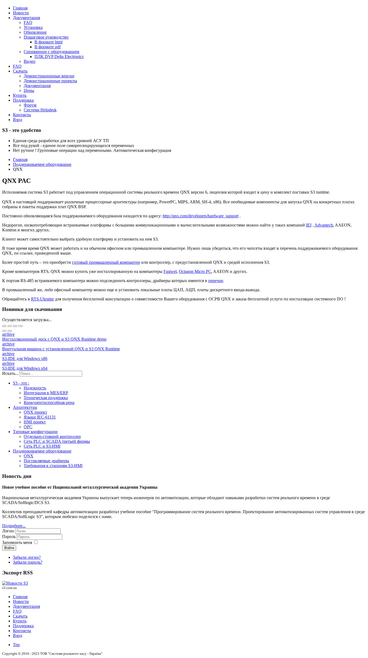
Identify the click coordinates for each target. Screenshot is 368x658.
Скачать (20, 71)
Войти (9, 548)
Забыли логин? (27, 557)
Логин (8, 531)
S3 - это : (21, 383)
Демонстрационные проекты (50, 80)
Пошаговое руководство (46, 37)
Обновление (35, 32)
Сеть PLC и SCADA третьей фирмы (57, 441)
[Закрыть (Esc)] (4, 326)
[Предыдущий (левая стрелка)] (4, 331)
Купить (19, 95)
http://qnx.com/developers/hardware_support (200, 216)
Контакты (22, 114)
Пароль (9, 536)
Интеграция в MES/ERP (46, 392)
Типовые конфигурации (35, 431)
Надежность (35, 388)
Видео (29, 61)
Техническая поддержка (46, 397)
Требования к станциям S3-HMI (53, 465)
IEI (308, 225)
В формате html (48, 42)
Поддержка (23, 100)
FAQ (28, 22)
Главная (20, 8)
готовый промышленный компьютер (106, 262)
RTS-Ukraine (42, 299)
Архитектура (25, 407)
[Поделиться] (10, 326)
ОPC (28, 426)
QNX (28, 456)
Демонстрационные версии (49, 76)
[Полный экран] (15, 326)
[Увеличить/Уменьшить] (20, 326)
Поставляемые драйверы (46, 460)
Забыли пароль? (27, 562)
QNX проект (35, 412)
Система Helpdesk (40, 110)
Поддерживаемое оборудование (42, 451)
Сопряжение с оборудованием (51, 51)
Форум (30, 105)
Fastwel (170, 271)
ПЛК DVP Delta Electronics (59, 56)
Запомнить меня (17, 542)
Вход (17, 119)
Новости (21, 13)
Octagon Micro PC (195, 271)
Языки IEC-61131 (40, 417)
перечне (215, 280)
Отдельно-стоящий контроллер (52, 436)
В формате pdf (47, 46)
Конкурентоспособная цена (49, 402)
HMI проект (35, 422)
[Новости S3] (15, 583)
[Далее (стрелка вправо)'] (10, 331)
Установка (33, 27)
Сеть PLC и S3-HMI (42, 446)
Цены (29, 90)
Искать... (10, 373)
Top (16, 644)
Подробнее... (14, 525)
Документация (26, 17)
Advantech (323, 225)
